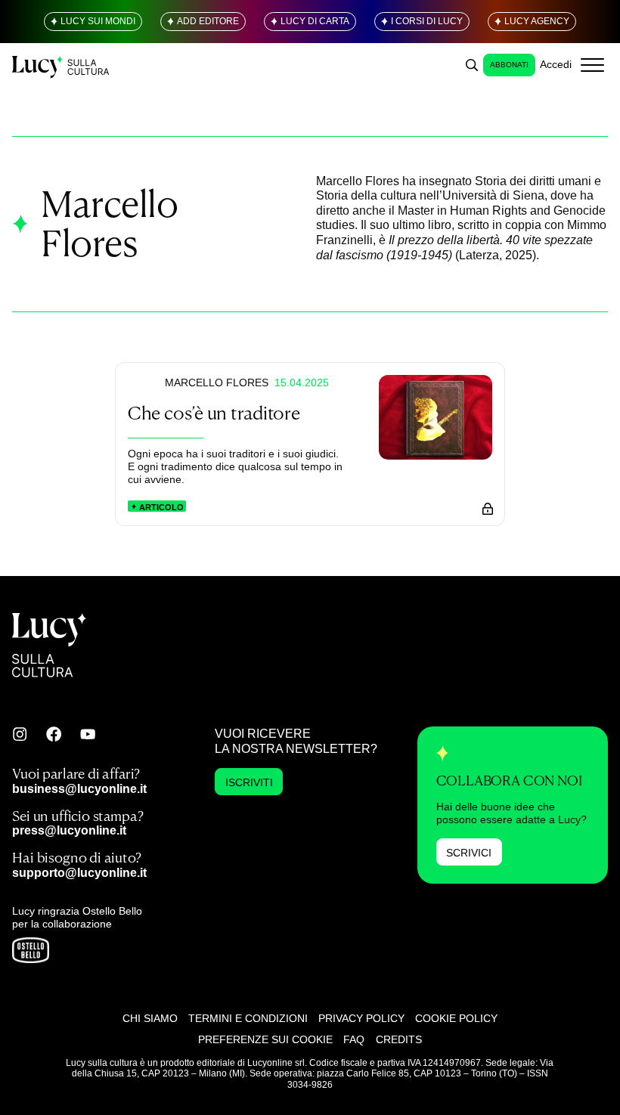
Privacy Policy (361, 1018)
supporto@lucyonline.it (79, 872)
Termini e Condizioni (248, 1018)
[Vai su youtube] (87, 734)
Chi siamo (150, 1018)
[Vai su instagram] (19, 734)
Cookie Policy (456, 1018)
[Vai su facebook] (53, 734)
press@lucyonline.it (69, 830)
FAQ (353, 1039)
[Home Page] (61, 64)
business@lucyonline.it (79, 788)
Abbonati (509, 64)
